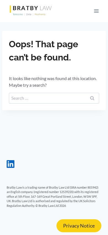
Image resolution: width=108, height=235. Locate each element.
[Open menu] (96, 11)
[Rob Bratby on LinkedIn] (10, 166)
